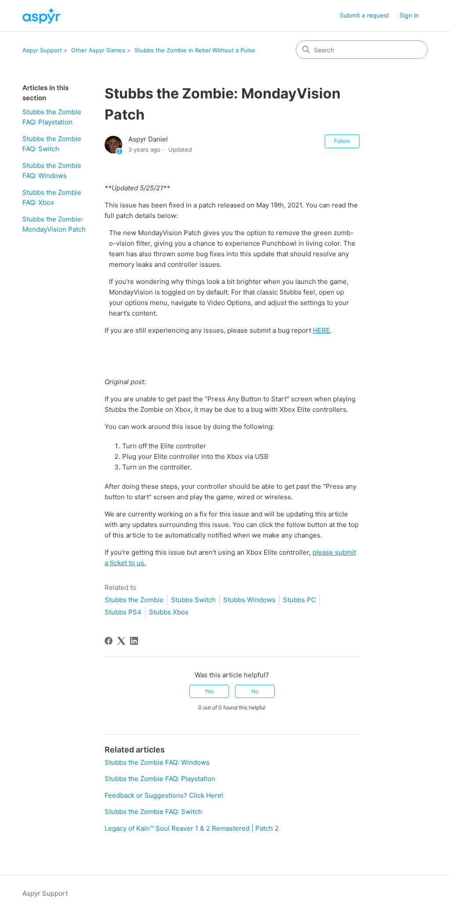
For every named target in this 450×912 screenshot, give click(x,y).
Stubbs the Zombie (134, 600)
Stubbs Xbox (169, 612)
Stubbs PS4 (123, 612)
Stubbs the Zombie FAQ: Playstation (51, 117)
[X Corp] (121, 641)
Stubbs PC (299, 600)
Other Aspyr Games (98, 50)
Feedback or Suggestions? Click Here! (164, 795)
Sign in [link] (409, 15)
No (254, 691)
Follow (342, 141)
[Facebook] (108, 641)
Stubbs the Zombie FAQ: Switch (51, 143)
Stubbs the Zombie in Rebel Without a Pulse (194, 50)
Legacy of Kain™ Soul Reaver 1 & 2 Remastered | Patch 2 (192, 828)
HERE (321, 330)
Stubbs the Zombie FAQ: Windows (51, 170)
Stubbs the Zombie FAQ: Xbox (51, 197)
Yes (209, 691)
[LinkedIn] (134, 641)
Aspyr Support (42, 50)
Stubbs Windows (249, 600)
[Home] (41, 15)
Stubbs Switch (193, 600)
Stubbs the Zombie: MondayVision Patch (54, 224)
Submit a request (364, 15)
